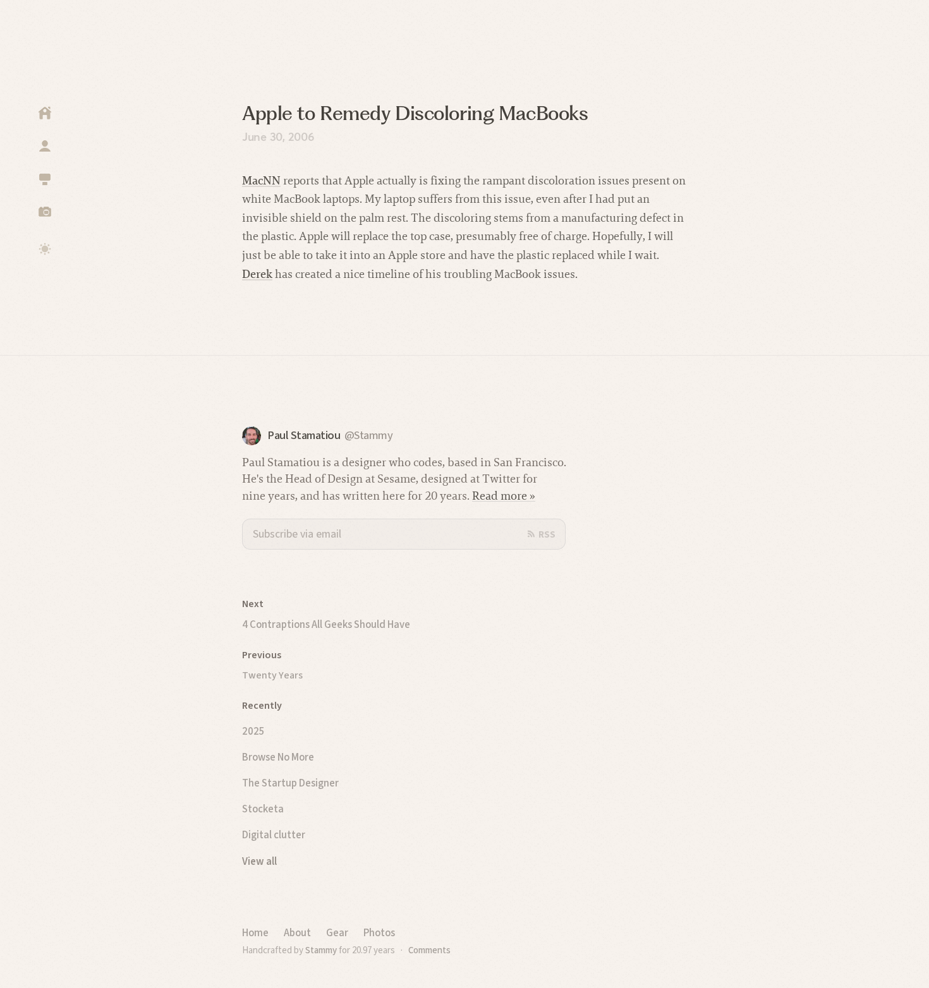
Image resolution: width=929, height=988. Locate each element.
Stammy (321, 950)
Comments (429, 950)
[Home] (44, 113)
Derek (257, 274)
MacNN (261, 180)
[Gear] (44, 178)
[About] (44, 146)
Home (255, 932)
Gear (337, 932)
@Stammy (368, 435)
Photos (379, 932)
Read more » (503, 495)
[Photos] (44, 211)
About (297, 932)
